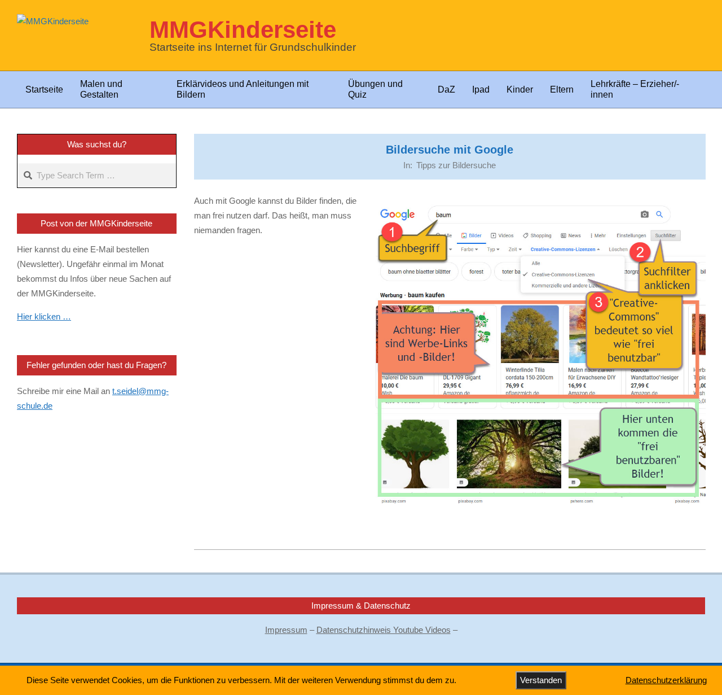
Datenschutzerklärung (666, 680)
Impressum (286, 630)
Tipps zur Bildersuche (456, 165)
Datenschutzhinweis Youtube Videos (383, 630)
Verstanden (541, 680)
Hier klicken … (44, 316)
